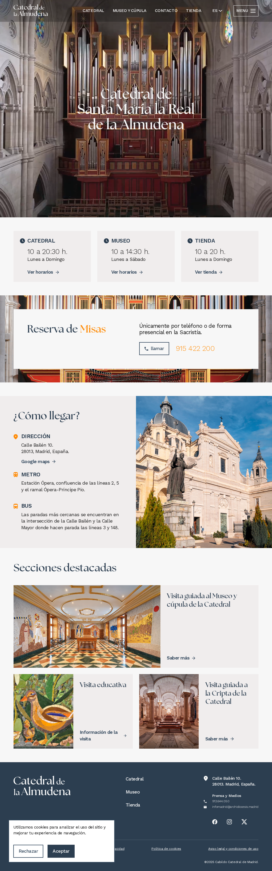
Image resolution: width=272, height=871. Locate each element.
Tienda (193, 10)
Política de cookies (166, 849)
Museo (133, 792)
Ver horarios (40, 272)
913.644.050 (220, 801)
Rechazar (28, 851)
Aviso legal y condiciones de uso (233, 849)
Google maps (35, 461)
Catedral (93, 10)
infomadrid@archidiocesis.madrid (235, 807)
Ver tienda (205, 272)
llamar (157, 348)
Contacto (166, 10)
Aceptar (61, 851)
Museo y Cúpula (129, 10)
